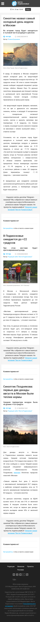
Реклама (20, 570)
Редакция (10, 566)
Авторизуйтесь (8, 228)
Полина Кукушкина (14, 39)
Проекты (30, 566)
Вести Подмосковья (20, 3)
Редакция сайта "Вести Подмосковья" (20, 256)
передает (17, 473)
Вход (28, 9)
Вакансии (20, 566)
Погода (8, 36)
